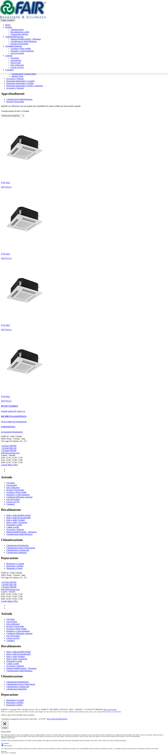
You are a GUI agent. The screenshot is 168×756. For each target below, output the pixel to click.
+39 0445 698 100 (8, 448)
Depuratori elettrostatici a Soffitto (20, 83)
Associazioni (15, 60)
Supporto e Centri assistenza (22, 51)
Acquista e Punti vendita (20, 48)
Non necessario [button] (5, 743)
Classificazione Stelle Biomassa (23, 41)
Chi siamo (14, 58)
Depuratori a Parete (14, 568)
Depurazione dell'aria (19, 34)
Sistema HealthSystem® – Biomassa (25, 39)
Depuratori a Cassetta (15, 563)
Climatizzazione (17, 29)
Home (7, 25)
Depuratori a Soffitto (14, 566)
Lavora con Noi (17, 67)
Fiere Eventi (15, 63)
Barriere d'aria (17, 76)
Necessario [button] (4, 738)
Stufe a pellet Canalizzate (16, 522)
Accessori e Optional (15, 78)
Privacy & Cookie (110, 709)
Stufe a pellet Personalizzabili (18, 518)
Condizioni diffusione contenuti (19, 497)
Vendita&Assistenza (13, 46)
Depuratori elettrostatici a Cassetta (20, 81)
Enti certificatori (17, 65)
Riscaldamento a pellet (19, 32)
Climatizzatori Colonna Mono (24, 74)
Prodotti (8, 27)
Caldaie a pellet (12, 527)
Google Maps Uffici (9, 465)
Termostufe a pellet (14, 525)
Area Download (17, 53)
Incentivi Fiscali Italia (19, 44)
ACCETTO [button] (42, 719)
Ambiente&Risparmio (14, 37)
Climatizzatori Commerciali (17, 550)
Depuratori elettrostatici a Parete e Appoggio (24, 86)
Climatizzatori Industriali (16, 552)
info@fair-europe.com (10, 453)
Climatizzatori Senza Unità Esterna (20, 548)
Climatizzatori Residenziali (17, 545)
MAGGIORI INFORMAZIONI (57, 719)
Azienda (8, 55)
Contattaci (9, 70)
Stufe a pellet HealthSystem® (18, 515)
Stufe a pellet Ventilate (15, 520)
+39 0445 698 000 (8, 446)
